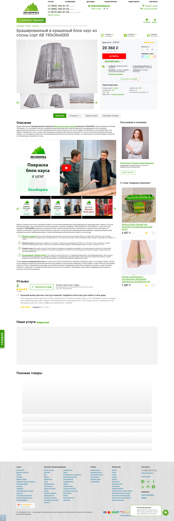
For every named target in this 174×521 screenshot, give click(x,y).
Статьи (114, 474)
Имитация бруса (49, 484)
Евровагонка (48, 479)
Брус (45, 474)
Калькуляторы (111, 2)
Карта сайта (115, 481)
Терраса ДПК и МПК (69, 488)
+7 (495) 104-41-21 (58, 6)
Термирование (94, 481)
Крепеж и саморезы (50, 493)
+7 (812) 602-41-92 (58, 12)
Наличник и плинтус (50, 497)
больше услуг (43, 322)
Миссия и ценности (23, 472)
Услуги (51, 2)
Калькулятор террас (118, 500)
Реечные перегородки (70, 477)
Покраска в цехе (95, 470)
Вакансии (20, 493)
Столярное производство (24, 497)
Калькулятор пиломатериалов (121, 497)
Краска (46, 490)
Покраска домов (95, 479)
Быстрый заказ (112, 61)
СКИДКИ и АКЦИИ (117, 488)
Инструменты (48, 486)
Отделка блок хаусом (36, 358)
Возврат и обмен (22, 479)
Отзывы (114, 477)
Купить (114, 56)
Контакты (153, 2)
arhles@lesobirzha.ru (100, 6)
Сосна (115, 88)
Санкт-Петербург (147, 495)
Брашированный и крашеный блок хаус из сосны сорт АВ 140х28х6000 (36, 418)
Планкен (47, 502)
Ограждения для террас (51, 500)
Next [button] (95, 102)
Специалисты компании (24, 495)
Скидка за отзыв (117, 484)
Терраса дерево (68, 486)
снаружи (120, 94)
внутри (114, 94)
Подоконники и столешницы (72, 474)
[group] (57, 66)
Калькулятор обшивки (129, 79)
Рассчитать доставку (115, 74)
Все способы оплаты (127, 515)
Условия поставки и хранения (26, 481)
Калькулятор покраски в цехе (121, 495)
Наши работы (133, 2)
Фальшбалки (67, 493)
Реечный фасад (68, 479)
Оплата (19, 474)
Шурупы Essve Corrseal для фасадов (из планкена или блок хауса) (137, 226)
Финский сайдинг (68, 497)
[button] (18, 208)
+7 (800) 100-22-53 (58, 9)
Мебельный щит (49, 495)
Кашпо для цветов (49, 488)
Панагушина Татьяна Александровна (137, 163)
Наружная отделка (96, 472)
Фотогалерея (116, 486)
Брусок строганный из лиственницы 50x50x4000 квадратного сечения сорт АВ (136, 279)
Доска (46, 481)
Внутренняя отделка (96, 474)
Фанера (65, 495)
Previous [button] (18, 102)
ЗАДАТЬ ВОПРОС (128, 172)
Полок (65, 472)
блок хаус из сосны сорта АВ (65, 126)
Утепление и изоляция (70, 490)
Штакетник (66, 500)
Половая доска (67, 470)
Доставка (91, 2)
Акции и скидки (49, 470)
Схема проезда (146, 476)
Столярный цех (95, 477)
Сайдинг (66, 484)
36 (113, 90)
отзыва (135, 424)
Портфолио (20, 488)
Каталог (114, 470)
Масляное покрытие (29, 236)
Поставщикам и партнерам (25, 490)
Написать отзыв (43, 287)
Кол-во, (145, 47)
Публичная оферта (22, 484)
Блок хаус (47, 472)
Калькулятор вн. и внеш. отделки (122, 490)
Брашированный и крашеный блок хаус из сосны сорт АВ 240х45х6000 (70, 418)
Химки (143, 498)
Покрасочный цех (22, 500)
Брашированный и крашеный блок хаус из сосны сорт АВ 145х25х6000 (103, 418)
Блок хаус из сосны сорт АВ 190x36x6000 (135, 416)
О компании (70, 2)
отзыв (35, 424)
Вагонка (46, 477)
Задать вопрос (96, 8)
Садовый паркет (68, 481)
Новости (114, 479)
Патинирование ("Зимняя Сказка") (34, 255)
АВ (108, 92)
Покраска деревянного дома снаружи (84, 359)
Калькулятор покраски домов (121, 493)
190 (140, 88)
